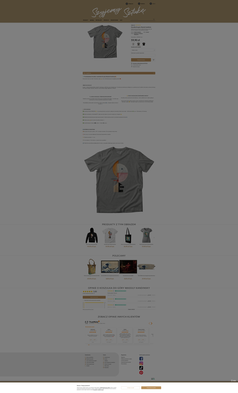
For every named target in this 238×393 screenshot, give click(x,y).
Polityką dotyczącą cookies (105, 387)
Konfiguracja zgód (130, 387)
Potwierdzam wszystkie (151, 387)
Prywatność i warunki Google (98, 389)
